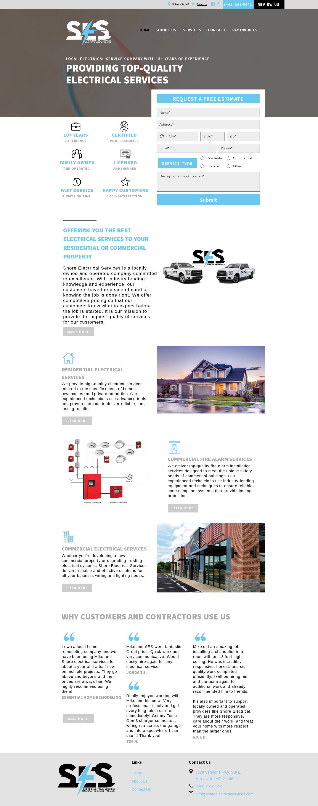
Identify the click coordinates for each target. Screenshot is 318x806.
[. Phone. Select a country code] (163, 136)
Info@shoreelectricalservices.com (224, 794)
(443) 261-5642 (208, 786)
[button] (192, 30)
